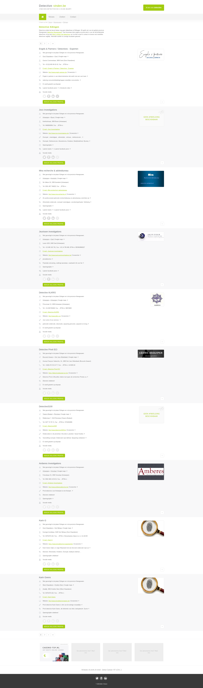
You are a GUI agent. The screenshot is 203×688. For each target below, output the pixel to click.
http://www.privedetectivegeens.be (59, 601)
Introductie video (66, 88)
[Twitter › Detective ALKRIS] (44, 336)
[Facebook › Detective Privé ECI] (48, 393)
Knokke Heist (59, 585)
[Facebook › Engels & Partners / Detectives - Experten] (48, 96)
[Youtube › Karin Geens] (57, 621)
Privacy (105, 683)
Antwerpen (46, 117)
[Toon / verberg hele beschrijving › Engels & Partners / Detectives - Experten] (75, 76)
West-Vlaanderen (48, 585)
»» (53, 43)
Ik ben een (153, 7)
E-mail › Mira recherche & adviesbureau (55, 190)
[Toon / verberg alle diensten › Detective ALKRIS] (75, 324)
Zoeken (62, 17)
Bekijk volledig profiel (54, 102)
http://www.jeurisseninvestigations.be (60, 255)
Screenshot (72, 72)
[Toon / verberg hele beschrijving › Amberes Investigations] (75, 491)
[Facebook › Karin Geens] (48, 621)
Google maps (64, 56)
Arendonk (53, 178)
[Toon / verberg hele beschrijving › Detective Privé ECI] (75, 377)
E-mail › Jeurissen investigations (53, 251)
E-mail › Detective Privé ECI (51, 369)
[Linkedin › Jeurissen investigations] (53, 279)
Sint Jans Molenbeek (61, 357)
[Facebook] (101, 678)
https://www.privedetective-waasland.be (61, 544)
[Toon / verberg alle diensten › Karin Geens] (75, 609)
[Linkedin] (105, 678)
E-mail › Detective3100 (50, 426)
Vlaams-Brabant (48, 414)
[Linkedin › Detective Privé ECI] (53, 393)
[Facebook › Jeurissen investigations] (48, 279)
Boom (52, 117)
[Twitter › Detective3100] (44, 450)
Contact (73, 17)
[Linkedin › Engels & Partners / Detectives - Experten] (53, 96)
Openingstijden (48, 145)
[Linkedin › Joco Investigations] (53, 157)
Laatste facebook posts (51, 88)
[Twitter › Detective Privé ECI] (44, 393)
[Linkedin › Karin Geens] (53, 621)
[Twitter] (97, 678)
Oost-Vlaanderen (48, 56)
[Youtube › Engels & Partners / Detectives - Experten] (57, 96)
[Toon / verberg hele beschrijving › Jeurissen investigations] (75, 259)
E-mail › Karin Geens (49, 597)
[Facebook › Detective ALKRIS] (48, 336)
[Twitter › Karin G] (44, 564)
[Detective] (42, 17)
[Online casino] (55, 653)
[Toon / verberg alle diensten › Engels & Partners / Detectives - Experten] (75, 80)
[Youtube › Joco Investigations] (57, 157)
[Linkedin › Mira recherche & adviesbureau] (53, 218)
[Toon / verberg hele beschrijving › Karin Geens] (75, 605)
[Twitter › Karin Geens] (44, 621)
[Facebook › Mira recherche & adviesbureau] (48, 218)
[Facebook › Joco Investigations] (48, 157)
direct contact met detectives (61, 34)
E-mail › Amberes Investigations (52, 483)
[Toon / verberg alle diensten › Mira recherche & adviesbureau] (75, 202)
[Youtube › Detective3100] (57, 450)
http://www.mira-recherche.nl (57, 194)
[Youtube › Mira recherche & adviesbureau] (57, 218)
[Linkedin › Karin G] (53, 564)
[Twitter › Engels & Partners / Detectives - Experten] (44, 96)
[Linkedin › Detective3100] (53, 450)
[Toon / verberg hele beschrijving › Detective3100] (75, 434)
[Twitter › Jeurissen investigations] (44, 279)
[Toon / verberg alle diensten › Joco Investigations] (75, 141)
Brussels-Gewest (48, 357)
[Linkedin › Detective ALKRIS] (53, 336)
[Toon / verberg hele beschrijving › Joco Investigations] (75, 137)
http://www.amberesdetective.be (58, 487)
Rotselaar (57, 414)
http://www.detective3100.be (57, 430)
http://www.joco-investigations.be (59, 133)
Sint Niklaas (58, 528)
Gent (56, 56)
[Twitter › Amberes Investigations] (44, 507)
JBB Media (99, 683)
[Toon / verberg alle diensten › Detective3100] (75, 438)
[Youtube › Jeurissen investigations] (57, 279)
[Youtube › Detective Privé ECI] (57, 393)
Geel (52, 239)
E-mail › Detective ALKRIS (51, 312)
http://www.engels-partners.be (58, 72)
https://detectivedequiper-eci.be (58, 373)
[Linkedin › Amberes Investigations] (53, 507)
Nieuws (51, 17)
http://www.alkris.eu (54, 316)
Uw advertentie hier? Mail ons (86, 652)
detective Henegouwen (55, 32)
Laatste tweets (48, 149)
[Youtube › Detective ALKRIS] (57, 336)
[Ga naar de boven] (162, 102)
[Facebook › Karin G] (48, 564)
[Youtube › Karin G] (57, 564)
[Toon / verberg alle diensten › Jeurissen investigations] (75, 263)
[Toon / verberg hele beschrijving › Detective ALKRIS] (75, 320)
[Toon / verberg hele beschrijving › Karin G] (75, 548)
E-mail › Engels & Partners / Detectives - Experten (58, 68)
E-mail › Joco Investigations (51, 129)
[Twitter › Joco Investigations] (44, 157)
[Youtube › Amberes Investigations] (57, 507)
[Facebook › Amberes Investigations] (48, 507)
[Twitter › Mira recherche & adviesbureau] (44, 218)
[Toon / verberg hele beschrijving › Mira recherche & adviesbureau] (75, 198)
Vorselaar (53, 471)
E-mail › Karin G (48, 540)
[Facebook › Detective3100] (48, 450)
